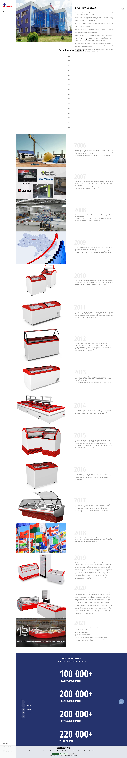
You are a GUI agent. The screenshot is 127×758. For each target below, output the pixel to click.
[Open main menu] (4, 11)
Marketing (75, 755)
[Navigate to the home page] (8, 5)
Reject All (72, 753)
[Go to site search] (123, 8)
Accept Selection (63, 753)
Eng (7, 743)
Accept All (55, 753)
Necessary (53, 755)
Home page (77, 4)
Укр (4, 743)
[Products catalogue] (125, 4)
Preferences (67, 755)
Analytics (60, 755)
